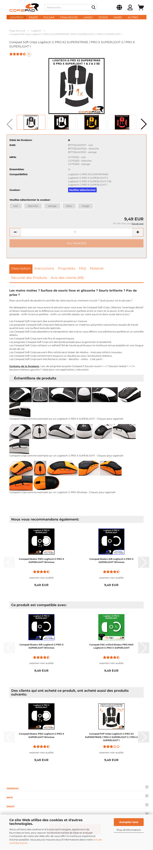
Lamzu (88, 17)
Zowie (103, 17)
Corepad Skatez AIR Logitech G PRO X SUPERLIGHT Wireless (111, 561)
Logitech (16, 17)
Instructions (44, 268)
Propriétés (66, 268)
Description (21, 268)
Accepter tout (128, 822)
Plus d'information (129, 830)
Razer (33, 17)
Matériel (97, 268)
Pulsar (48, 17)
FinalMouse (69, 17)
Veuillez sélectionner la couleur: (30, 199)
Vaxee (117, 17)
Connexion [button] (130, 8)
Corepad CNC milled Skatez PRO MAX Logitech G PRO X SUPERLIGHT (111, 646)
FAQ (82, 268)
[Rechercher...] (93, 7)
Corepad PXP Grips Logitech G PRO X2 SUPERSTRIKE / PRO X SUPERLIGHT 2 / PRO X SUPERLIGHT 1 (111, 736)
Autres (133, 17)
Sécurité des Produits (29, 278)
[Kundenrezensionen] (17, 56)
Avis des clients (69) (67, 278)
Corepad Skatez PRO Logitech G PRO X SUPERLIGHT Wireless (41, 561)
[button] (119, 8)
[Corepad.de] (24, 7)
